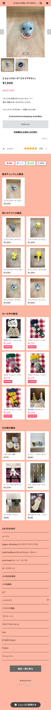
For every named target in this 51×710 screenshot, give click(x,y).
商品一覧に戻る (25, 668)
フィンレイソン (8, 656)
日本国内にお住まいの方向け (25, 132)
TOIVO (5, 648)
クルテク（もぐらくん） (10, 624)
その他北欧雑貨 (8, 576)
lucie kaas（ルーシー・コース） (15, 560)
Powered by (22, 685)
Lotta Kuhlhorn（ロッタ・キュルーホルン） (19, 552)
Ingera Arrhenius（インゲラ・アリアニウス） (20, 544)
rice (4, 632)
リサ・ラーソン (7, 616)
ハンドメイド (7, 600)
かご (4, 592)
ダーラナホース (8, 568)
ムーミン (5, 536)
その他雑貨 (7, 584)
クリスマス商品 (8, 608)
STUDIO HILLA (9, 640)
